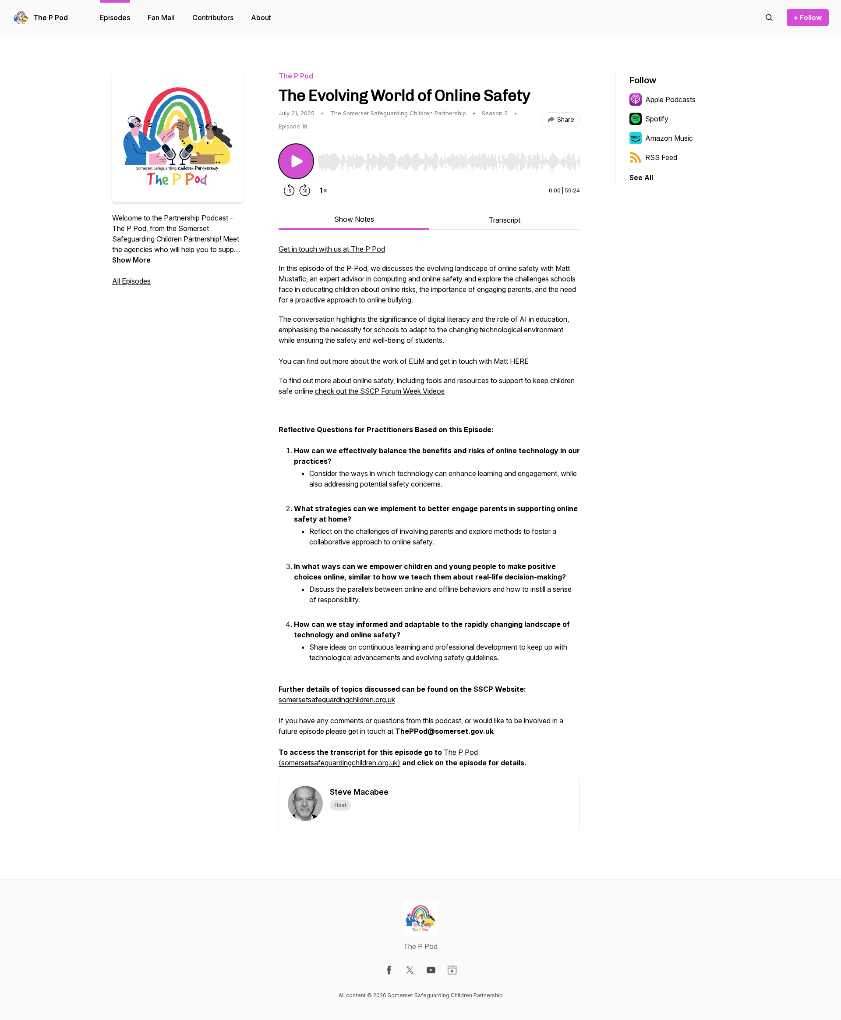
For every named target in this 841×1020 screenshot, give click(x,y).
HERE (519, 361)
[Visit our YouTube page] (431, 970)
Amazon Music (669, 138)
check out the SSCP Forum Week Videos (380, 391)
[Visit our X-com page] (410, 970)
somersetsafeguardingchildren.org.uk (337, 699)
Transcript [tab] (504, 220)
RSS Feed (661, 157)
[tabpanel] (429, 510)
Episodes (115, 17)
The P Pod (50, 17)
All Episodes (131, 281)
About (261, 17)
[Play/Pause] (296, 161)
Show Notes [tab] (354, 219)
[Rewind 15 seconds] (289, 190)
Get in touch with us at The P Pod (332, 249)
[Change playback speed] (323, 190)
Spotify (656, 118)
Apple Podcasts (670, 99)
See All (641, 177)
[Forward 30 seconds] (305, 190)
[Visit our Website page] (452, 970)
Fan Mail (161, 17)
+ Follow (808, 17)
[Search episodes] (769, 17)
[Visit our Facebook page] (389, 970)
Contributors (212, 17)
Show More (131, 260)
